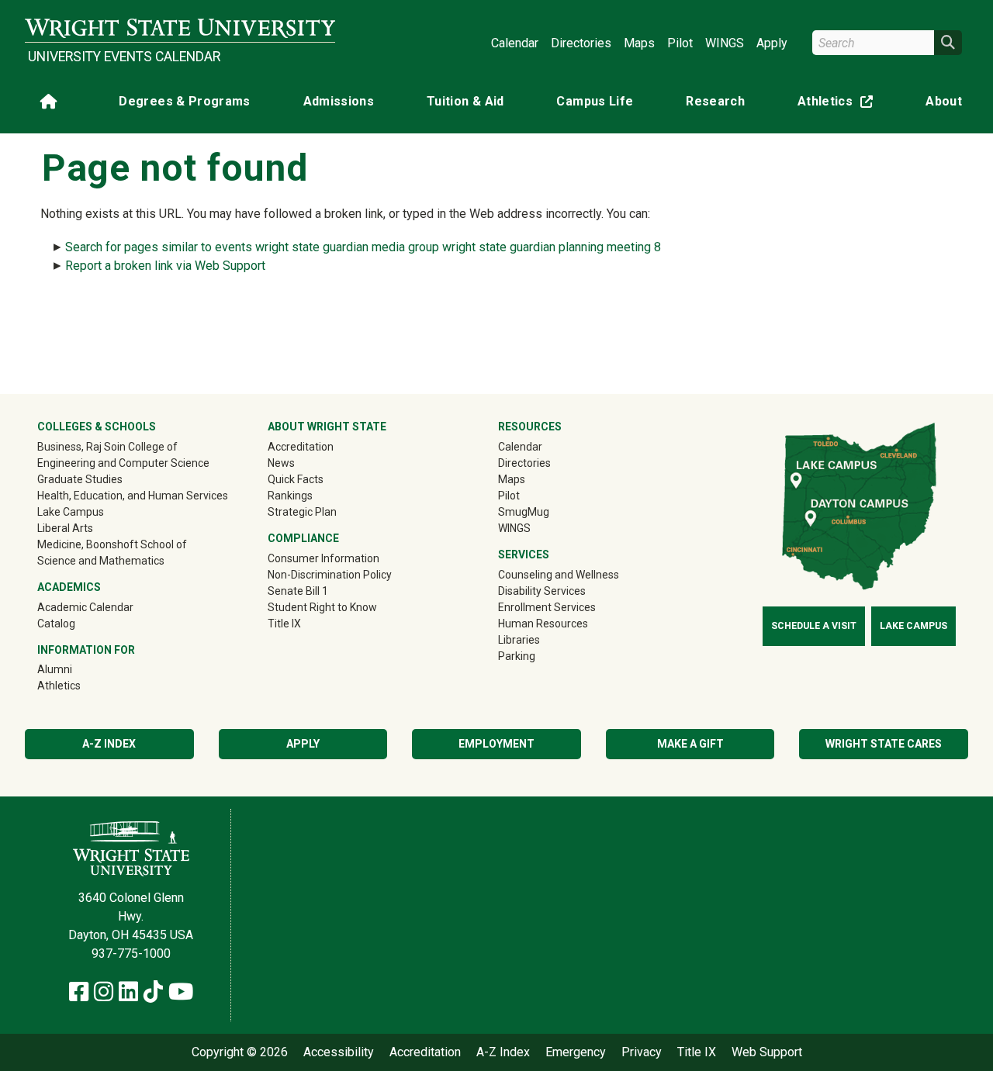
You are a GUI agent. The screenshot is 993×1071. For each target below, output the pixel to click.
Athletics (839, 104)
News (281, 463)
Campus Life (594, 101)
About (944, 101)
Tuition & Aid (465, 101)
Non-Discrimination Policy (330, 574)
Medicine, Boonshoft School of (112, 544)
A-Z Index (109, 744)
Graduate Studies (80, 479)
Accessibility (338, 1052)
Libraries (519, 640)
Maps (639, 43)
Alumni (76, 668)
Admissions (339, 101)
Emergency (575, 1052)
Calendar (514, 43)
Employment (496, 744)
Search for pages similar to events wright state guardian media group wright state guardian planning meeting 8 (363, 247)
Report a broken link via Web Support (165, 265)
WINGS (724, 43)
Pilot (680, 43)
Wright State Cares (883, 744)
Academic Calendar (85, 607)
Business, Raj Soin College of (107, 446)
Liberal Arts (65, 528)
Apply (771, 43)
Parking (516, 656)
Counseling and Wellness (558, 574)
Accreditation (301, 446)
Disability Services (542, 591)
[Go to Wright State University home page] (180, 28)
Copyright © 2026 (240, 1052)
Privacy (641, 1052)
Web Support (767, 1052)
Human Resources (543, 623)
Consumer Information (323, 558)
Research (715, 101)
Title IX (284, 623)
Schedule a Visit (813, 625)
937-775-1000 (131, 953)
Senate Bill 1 (298, 591)
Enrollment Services (547, 607)
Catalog (56, 623)
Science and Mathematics (100, 561)
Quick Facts (296, 479)
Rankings (290, 495)
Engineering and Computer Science (123, 463)
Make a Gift (690, 744)
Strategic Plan (302, 512)
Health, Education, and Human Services (132, 495)
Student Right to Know (322, 607)
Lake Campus (70, 512)
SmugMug (545, 511)
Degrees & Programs (184, 101)
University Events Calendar (124, 56)
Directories (581, 43)
